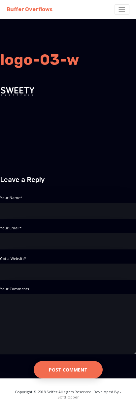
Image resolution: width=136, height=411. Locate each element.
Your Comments (14, 288)
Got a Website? (13, 258)
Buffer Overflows (29, 9)
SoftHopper (68, 397)
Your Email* (10, 227)
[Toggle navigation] (122, 9)
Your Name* (11, 197)
